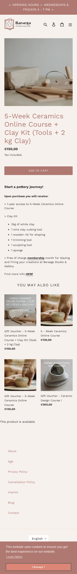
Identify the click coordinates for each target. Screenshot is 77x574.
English (37, 538)
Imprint (13, 492)
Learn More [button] (14, 557)
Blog (11, 502)
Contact (13, 513)
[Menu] (70, 24)
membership (35, 257)
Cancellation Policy (21, 482)
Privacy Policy (17, 471)
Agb (10, 461)
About (12, 451)
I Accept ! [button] (38, 567)
